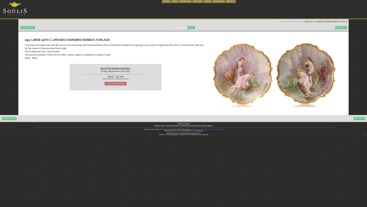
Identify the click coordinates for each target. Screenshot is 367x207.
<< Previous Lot (27, 27)
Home (281, 22)
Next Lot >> (341, 27)
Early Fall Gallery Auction (294, 22)
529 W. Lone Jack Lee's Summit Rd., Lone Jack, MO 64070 (206, 129)
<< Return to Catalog (115, 83)
